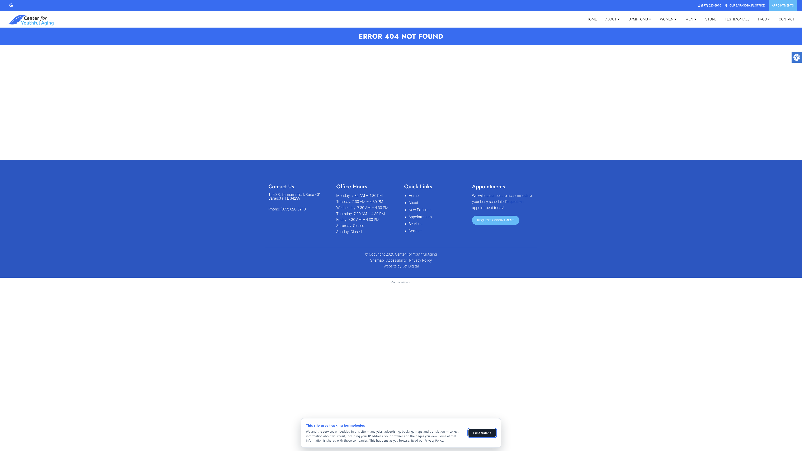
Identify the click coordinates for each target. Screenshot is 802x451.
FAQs (762, 19)
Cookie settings (401, 282)
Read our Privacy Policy (427, 440)
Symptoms (638, 19)
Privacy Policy (420, 260)
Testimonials (737, 19)
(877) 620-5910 (711, 5)
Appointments (783, 5)
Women (666, 19)
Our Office (747, 5)
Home (592, 19)
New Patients (419, 210)
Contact (787, 19)
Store (710, 19)
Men (689, 19)
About (611, 19)
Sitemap (377, 260)
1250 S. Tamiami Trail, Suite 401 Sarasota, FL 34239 (294, 196)
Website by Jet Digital (401, 266)
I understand (482, 433)
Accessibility (396, 260)
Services (415, 224)
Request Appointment (495, 220)
